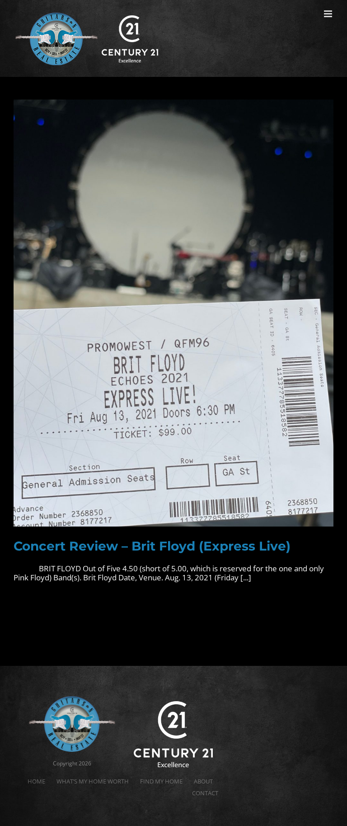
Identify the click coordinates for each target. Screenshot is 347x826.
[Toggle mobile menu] (328, 14)
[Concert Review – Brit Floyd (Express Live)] (173, 313)
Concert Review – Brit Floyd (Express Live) (152, 546)
